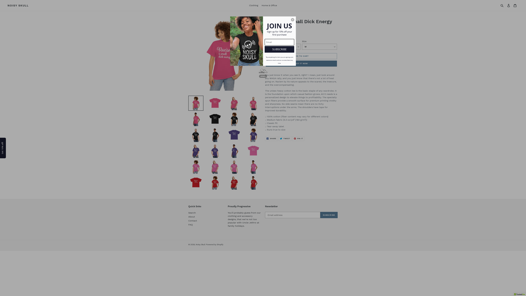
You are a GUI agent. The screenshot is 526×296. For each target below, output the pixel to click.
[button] (292, 19)
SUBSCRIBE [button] (279, 49)
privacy (263, 76)
